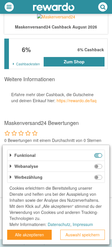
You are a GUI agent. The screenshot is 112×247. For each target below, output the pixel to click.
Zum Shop (74, 61)
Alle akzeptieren (29, 235)
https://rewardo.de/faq (76, 100)
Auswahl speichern (82, 235)
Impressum (83, 224)
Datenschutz (59, 224)
